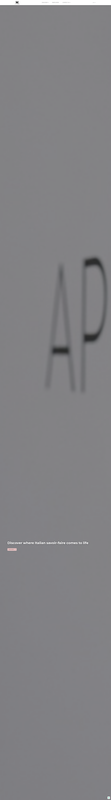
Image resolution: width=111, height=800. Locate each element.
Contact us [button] (66, 2)
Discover (11, 549)
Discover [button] (45, 2)
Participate (55, 2)
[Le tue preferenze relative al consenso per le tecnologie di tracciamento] (109, 798)
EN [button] (94, 2)
